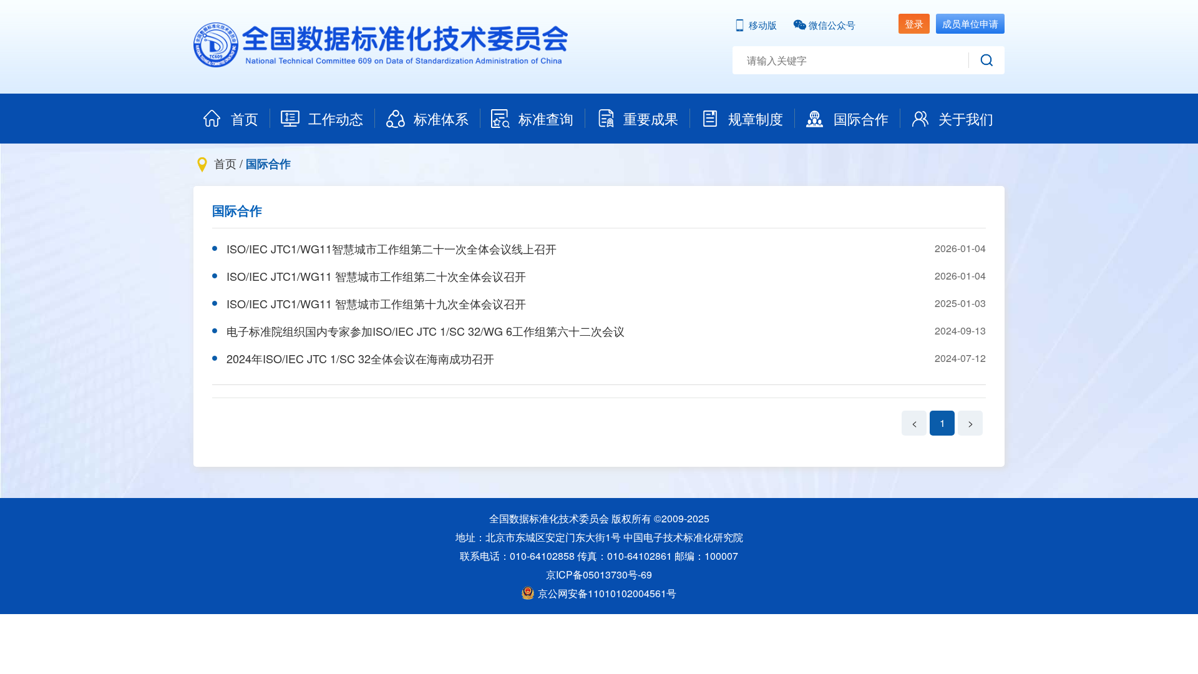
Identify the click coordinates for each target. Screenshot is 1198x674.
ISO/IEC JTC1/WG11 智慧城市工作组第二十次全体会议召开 (376, 276)
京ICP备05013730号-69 (599, 574)
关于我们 (965, 118)
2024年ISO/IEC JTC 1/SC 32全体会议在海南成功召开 (360, 358)
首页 (244, 118)
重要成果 (650, 118)
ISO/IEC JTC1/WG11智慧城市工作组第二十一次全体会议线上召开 (391, 248)
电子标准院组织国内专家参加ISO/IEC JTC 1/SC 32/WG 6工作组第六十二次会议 (425, 331)
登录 (914, 23)
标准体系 (441, 118)
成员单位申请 (970, 23)
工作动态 (335, 118)
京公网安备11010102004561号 (607, 593)
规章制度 (755, 118)
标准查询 (546, 118)
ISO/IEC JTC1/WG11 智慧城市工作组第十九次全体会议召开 (376, 303)
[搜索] (987, 60)
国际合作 (861, 118)
